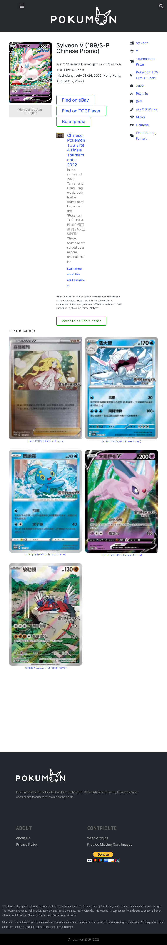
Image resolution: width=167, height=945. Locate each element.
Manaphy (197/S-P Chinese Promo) (45, 554)
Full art (141, 138)
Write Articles (97, 838)
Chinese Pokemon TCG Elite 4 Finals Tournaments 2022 (76, 150)
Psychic (142, 94)
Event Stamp (145, 133)
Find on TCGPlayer (81, 111)
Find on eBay (75, 100)
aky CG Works (146, 109)
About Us (23, 838)
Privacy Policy (27, 844)
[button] (22, 5)
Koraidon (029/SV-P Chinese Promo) (46, 668)
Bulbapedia (73, 121)
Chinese (142, 125)
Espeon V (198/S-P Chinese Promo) (121, 555)
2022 (140, 86)
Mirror (140, 117)
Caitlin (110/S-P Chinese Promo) (45, 441)
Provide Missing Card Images (109, 844)
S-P (139, 101)
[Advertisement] (83, 704)
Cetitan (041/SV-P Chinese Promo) (121, 441)
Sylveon (142, 43)
